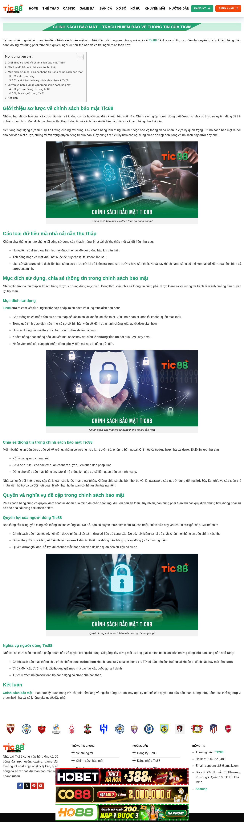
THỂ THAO (51, 8)
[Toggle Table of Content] (78, 57)
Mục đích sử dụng (24, 76)
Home (33, 8)
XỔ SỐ (121, 8)
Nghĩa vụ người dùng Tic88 (29, 93)
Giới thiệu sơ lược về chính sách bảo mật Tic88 (36, 62)
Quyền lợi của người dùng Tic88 (32, 89)
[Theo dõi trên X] (27, 786)
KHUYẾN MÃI (155, 8)
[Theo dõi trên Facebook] (20, 786)
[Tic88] (13, 9)
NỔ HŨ (135, 8)
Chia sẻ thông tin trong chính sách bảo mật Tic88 (41, 80)
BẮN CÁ (106, 8)
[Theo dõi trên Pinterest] (34, 786)
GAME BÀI (88, 8)
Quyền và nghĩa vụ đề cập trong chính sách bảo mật (39, 84)
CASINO (69, 8)
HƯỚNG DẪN (179, 8)
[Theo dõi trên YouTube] (41, 786)
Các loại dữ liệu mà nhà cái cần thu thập (32, 67)
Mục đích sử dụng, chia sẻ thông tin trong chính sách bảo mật (45, 71)
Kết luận (13, 97)
